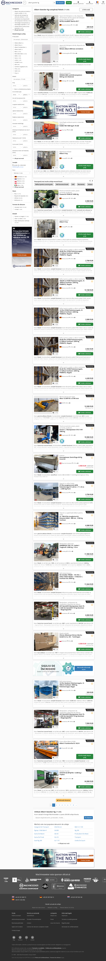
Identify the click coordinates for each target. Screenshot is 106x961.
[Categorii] (24, 2)
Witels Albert (19, 43)
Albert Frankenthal (21, 47)
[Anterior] (35, 24)
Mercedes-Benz (21, 54)
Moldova (18, 167)
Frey (17, 73)
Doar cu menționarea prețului (22, 89)
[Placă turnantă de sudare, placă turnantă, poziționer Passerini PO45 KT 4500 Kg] (46, 199)
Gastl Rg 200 (38, 840)
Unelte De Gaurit (80, 840)
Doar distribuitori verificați (22, 221)
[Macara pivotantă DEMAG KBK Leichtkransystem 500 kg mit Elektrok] (46, 81)
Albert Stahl (19, 49)
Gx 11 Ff (56, 840)
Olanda (21, 179)
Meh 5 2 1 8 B (79, 827)
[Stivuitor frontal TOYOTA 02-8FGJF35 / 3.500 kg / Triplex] (46, 779)
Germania (22, 176)
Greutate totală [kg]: (18, 123)
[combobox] (22, 173)
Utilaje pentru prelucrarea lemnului (22, 27)
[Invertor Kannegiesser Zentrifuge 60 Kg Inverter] (46, 464)
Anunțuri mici (20, 207)
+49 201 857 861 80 (76, 897)
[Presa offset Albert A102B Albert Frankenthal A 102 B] (46, 750)
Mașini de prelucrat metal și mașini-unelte (22, 12)
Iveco (18, 58)
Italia (20, 185)
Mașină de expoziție (21, 196)
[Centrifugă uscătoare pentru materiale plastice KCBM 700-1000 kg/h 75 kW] (46, 130)
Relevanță (86, 10)
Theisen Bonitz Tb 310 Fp (67, 907)
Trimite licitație (85, 112)
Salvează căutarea (64, 800)
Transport (78, 837)
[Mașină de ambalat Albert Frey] (46, 160)
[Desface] (63, 40)
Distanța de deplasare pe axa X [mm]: (21, 130)
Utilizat (18, 198)
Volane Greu (92, 184)
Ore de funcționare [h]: (19, 98)
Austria (21, 183)
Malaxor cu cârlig (52, 907)
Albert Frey (18, 45)
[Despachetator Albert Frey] (46, 228)
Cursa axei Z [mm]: (18, 144)
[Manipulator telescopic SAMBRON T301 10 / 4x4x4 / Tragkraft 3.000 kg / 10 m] (46, 552)
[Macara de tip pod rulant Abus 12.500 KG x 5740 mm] (46, 405)
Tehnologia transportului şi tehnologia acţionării (22, 23)
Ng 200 (77, 830)
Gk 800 (56, 830)
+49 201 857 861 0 (48, 897)
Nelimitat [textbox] (18, 173)
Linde (18, 60)
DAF (17, 64)
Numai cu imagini (22, 216)
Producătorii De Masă (81, 834)
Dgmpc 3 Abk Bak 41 (40, 830)
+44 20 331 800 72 (20, 897)
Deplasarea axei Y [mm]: (19, 138)
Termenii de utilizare (55, 957)
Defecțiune (18, 200)
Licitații (18, 209)
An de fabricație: (17, 92)
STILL (17, 69)
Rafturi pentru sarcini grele (44, 184)
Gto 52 (56, 837)
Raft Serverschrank (62, 184)
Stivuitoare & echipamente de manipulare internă (23, 20)
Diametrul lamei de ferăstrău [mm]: (21, 151)
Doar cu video (20, 218)
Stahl (17, 71)
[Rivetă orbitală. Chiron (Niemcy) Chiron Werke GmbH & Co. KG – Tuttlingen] (46, 642)
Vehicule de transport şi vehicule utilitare (21, 16)
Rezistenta (81, 184)
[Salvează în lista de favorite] (92, 18)
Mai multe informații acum (83, 668)
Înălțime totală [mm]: (18, 117)
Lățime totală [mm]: (18, 111)
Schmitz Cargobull (21, 66)
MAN (18, 56)
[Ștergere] (54, 2)
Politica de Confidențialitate (42, 957)
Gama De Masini (39, 834)
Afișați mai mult (64, 843)
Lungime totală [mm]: (18, 104)
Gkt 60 (56, 834)
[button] (103, 2)
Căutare (61, 3)
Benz (18, 51)
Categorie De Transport (41, 827)
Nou (17, 194)
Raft (73, 184)
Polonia (21, 181)
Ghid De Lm (58, 827)
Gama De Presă (39, 837)
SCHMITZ (18, 62)
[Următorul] (57, 24)
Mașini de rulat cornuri (38, 907)
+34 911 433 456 (20, 900)
